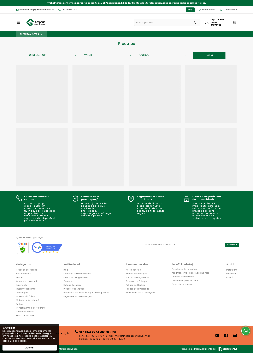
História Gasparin (72, 285)
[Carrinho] (235, 22)
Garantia (68, 281)
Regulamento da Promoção (78, 296)
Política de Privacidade (137, 288)
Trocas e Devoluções (136, 273)
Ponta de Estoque (25, 315)
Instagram (231, 269)
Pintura (19, 304)
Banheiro (20, 277)
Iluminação (22, 285)
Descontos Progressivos (76, 277)
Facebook (231, 273)
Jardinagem (22, 292)
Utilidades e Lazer (25, 311)
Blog (66, 269)
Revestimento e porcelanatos (31, 307)
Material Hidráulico (25, 296)
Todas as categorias (26, 269)
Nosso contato (133, 269)
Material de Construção (28, 300)
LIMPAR (209, 55)
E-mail (229, 277)
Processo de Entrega (74, 288)
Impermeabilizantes (26, 288)
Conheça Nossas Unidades (77, 273)
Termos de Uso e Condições (140, 292)
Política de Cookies (135, 285)
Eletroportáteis (23, 273)
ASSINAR (232, 244)
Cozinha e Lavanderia (27, 281)
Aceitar (29, 347)
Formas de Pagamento (137, 277)
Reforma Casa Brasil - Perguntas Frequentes (86, 292)
